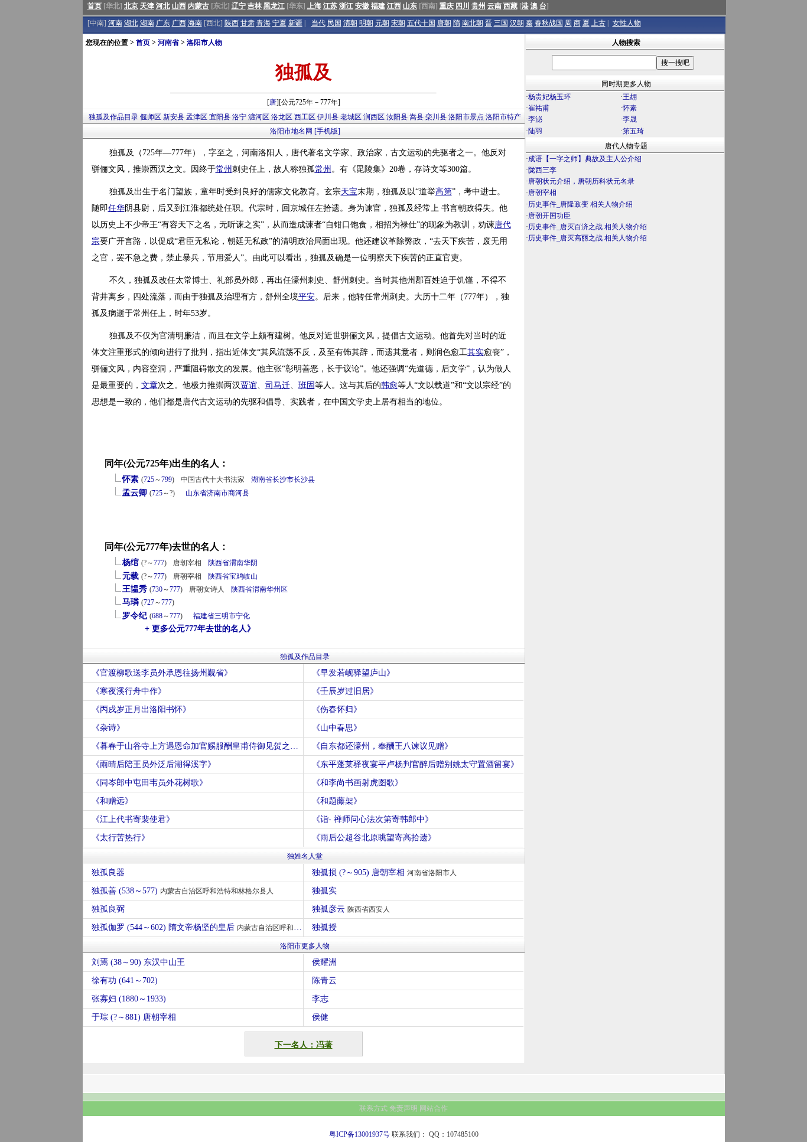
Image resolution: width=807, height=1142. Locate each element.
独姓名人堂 (305, 856)
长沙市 (283, 479)
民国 (334, 23)
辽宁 (239, 6)
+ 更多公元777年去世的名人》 (200, 628)
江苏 (330, 6)
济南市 (217, 493)
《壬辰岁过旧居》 (345, 691)
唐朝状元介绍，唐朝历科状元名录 (581, 181)
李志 (320, 998)
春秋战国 (549, 23)
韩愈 (389, 385)
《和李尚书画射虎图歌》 (357, 782)
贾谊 (248, 385)
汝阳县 (397, 117)
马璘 (130, 602)
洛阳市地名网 (291, 131)
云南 (494, 6)
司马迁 (277, 385)
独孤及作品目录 (113, 117)
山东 (410, 6)
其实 (475, 352)
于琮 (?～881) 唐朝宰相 (134, 1017)
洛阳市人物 (204, 42)
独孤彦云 (351, 909)
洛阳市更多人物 (305, 946)
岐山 (250, 576)
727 (149, 602)
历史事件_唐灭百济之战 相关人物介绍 (587, 227)
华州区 (277, 589)
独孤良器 (108, 872)
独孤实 (324, 890)
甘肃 (247, 23)
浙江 (346, 6)
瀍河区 (258, 117)
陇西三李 (542, 170)
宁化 (243, 616)
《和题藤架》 (337, 801)
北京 (131, 6)
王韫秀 (134, 589)
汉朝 (517, 23)
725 (149, 479)
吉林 (255, 6)
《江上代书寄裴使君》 (133, 819)
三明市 (225, 616)
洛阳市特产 (503, 117)
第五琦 (633, 131)
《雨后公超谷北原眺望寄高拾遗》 (374, 837)
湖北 (131, 23)
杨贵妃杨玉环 (549, 97)
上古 (598, 23)
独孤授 (324, 927)
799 (166, 479)
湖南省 (261, 479)
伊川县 (328, 117)
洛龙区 (281, 117)
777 (159, 563)
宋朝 (398, 23)
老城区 (351, 117)
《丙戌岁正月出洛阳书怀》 (141, 709)
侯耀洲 (324, 962)
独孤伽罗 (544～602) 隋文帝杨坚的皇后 (197, 927)
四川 (462, 6)
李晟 (630, 119)
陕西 (231, 23)
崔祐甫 (538, 108)
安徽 (362, 6)
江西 (394, 6)
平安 (306, 296)
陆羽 (535, 131)
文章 (149, 385)
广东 (163, 23)
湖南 (147, 23)
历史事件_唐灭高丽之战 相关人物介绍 (587, 238)
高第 (443, 191)
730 (157, 589)
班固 (306, 385)
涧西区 (374, 117)
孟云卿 (134, 492)
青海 (263, 23)
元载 (130, 576)
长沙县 (304, 479)
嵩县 (416, 117)
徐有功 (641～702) (125, 980)
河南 (115, 23)
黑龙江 (274, 6)
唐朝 (444, 23)
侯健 (320, 1017)
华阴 (250, 563)
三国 (501, 23)
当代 (318, 23)
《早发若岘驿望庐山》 (353, 672)
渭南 (236, 563)
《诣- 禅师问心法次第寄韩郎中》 (372, 819)
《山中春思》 (337, 727)
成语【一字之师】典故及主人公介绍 (585, 159)
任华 (116, 208)
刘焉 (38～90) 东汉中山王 (138, 962)
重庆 (447, 6)
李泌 (535, 119)
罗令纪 (134, 615)
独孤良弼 (108, 909)
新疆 (295, 23)
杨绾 (130, 562)
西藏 (510, 6)
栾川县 (436, 117)
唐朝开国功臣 (549, 215)
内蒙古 (198, 6)
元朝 (382, 23)
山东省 (196, 493)
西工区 (304, 117)
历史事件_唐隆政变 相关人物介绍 (580, 204)
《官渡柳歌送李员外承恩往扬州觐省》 (162, 672)
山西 (179, 6)
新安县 (173, 117)
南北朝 (472, 23)
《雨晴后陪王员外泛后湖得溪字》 (154, 764)
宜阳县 (219, 117)
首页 (94, 6)
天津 (147, 6)
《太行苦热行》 (120, 837)
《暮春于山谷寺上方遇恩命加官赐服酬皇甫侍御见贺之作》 (197, 746)
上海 (314, 6)
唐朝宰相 (542, 192)
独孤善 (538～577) (183, 890)
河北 (163, 6)
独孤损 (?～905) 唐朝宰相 (384, 872)
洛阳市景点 (466, 117)
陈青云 (324, 980)
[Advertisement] (625, 348)
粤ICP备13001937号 (359, 1134)
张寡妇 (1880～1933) (129, 998)
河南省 (168, 42)
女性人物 (627, 23)
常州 (224, 169)
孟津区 (196, 117)
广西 (179, 23)
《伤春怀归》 (337, 709)
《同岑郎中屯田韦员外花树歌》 (149, 782)
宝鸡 (236, 576)
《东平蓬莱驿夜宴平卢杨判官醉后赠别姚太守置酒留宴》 (415, 764)
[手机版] (327, 131)
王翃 (630, 97)
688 (157, 616)
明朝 (366, 23)
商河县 (238, 493)
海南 (195, 23)
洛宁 (239, 117)
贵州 (478, 6)
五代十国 (421, 23)
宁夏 (279, 23)
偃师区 (150, 117)
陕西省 (218, 563)
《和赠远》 (112, 801)
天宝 (349, 191)
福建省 (203, 616)
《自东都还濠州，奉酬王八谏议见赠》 (382, 746)
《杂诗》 (108, 727)
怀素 (130, 479)
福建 (378, 6)
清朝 (350, 23)
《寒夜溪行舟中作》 (129, 691)
